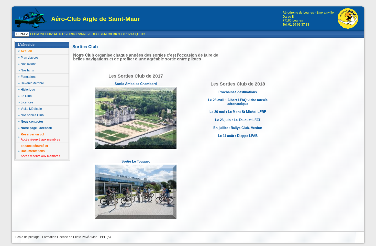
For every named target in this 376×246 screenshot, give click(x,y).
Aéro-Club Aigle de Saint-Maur (95, 18)
